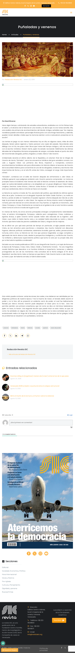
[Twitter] (28, 6)
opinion (45, 328)
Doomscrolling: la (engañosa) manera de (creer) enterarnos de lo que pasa (39, 376)
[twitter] (35, 553)
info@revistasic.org (35, 634)
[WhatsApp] (28, 336)
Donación (46, 6)
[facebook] (29, 553)
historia (30, 328)
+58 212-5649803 (66, 3)
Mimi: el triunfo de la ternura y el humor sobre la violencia (32, 396)
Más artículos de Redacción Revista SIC (22, 354)
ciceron (6, 328)
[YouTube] (33, 6)
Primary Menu (71, 12)
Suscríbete (57, 620)
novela (37, 328)
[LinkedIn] (16, 336)
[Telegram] (22, 336)
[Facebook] (25, 6)
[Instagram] (30, 6)
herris (23, 328)
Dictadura (15, 328)
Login (71, 415)
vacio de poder (56, 328)
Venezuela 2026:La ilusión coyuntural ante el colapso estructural (34, 386)
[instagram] (40, 553)
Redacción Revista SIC (13, 79)
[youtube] (46, 553)
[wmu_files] (71, 427)
